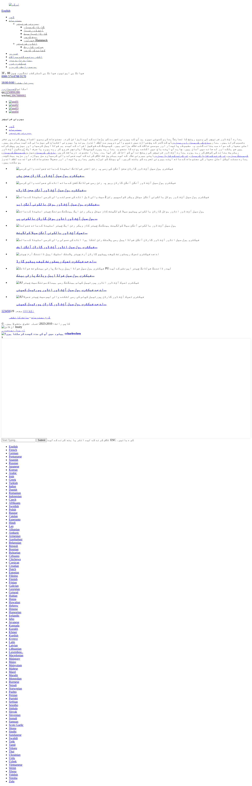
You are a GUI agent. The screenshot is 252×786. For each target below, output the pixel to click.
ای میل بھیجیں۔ (13, 330)
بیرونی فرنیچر (27, 23)
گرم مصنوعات (40, 317)
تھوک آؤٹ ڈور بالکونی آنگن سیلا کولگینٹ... (51, 233)
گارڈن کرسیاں (34, 27)
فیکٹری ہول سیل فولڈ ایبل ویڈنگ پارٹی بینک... (55, 275)
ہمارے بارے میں (20, 60)
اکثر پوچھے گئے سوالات (25, 56)
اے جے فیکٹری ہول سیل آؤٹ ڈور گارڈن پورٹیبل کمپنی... (61, 304)
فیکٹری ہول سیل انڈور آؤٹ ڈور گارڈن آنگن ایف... (56, 247)
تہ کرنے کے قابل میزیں (171, 155)
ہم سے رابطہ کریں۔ (23, 66)
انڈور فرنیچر (26, 43)
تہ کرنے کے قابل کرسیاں (208, 155)
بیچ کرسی (30, 36)
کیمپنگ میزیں (237, 155)
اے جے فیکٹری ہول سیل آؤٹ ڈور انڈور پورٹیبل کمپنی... (61, 290)
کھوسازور (8, 88)
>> (24, 311)
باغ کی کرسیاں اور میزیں (191, 142)
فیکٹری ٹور (17, 63)
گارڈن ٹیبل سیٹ (35, 33)
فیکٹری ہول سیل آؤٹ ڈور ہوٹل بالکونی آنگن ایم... (57, 204)
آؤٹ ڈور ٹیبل (34, 30)
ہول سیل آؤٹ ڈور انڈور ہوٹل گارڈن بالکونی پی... (56, 218)
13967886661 (18, 95)
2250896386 (12, 92)
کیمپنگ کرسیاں (13, 152)
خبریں (13, 53)
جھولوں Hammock (36, 40)
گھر (11, 17)
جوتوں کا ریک (34, 46)
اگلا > (30, 311)
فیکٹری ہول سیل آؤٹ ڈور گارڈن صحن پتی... (50, 175)
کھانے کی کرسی (34, 50)
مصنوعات (15, 20)
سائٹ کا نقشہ (19, 317)
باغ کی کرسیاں (45, 152)
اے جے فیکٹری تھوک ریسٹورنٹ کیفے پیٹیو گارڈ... (56, 261)
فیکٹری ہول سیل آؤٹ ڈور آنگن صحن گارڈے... (51, 190)
